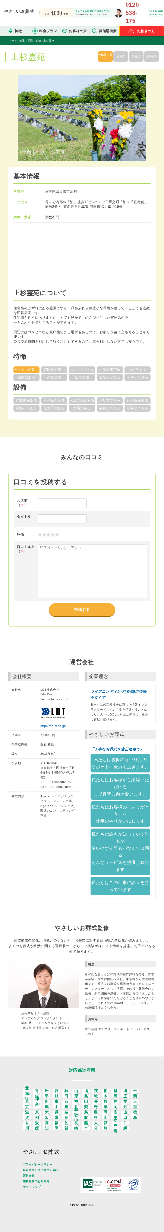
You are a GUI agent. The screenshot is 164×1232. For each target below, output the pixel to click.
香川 (27, 1125)
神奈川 (37, 1104)
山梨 (86, 1104)
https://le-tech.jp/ (53, 726)
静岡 (116, 1104)
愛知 (125, 1104)
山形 (76, 1093)
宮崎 (106, 1125)
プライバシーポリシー (38, 1164)
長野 (96, 1104)
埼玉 (125, 1093)
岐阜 (106, 1104)
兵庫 (57, 1115)
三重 (135, 1104)
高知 (47, 1125)
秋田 (66, 1093)
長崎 (76, 1125)
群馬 (116, 1093)
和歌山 (76, 1115)
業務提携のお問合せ (36, 1181)
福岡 (57, 1125)
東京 (27, 1104)
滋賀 (27, 1115)
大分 (96, 1125)
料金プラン (48, 31)
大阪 (47, 1115)
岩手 (47, 1093)
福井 (76, 1104)
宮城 (57, 1093)
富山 (57, 1104)
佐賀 (66, 1125)
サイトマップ (32, 1186)
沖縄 (125, 1125)
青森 (37, 1093)
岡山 (106, 1115)
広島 (116, 1115)
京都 (37, 1115)
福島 (86, 1093)
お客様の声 (78, 31)
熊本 (86, 1125)
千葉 (135, 1093)
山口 (125, 1115)
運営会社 (29, 1175)
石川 (66, 1104)
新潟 (47, 1104)
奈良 (66, 1115)
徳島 (135, 1115)
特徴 (18, 31)
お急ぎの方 (146, 31)
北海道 (27, 1093)
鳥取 (86, 1115)
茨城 (96, 1093)
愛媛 (37, 1125)
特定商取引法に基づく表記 (41, 1170)
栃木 (106, 1093)
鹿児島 (116, 1125)
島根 (96, 1115)
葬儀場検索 (108, 31)
